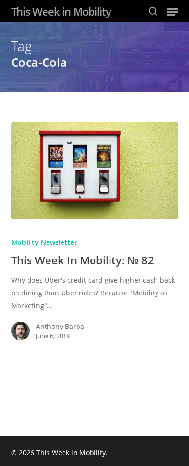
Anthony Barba (60, 326)
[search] (153, 11)
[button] (172, 11)
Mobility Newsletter (44, 242)
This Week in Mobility (61, 11)
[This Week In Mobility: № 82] (94, 170)
